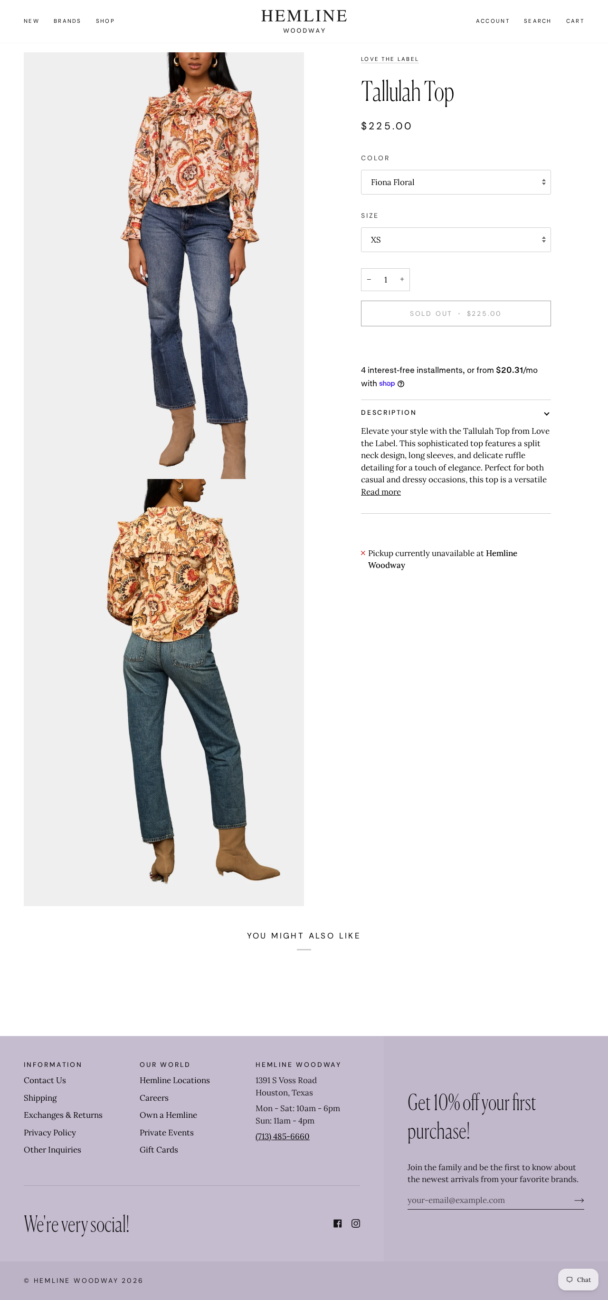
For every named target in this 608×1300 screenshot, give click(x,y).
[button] (68, 21)
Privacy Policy (50, 1132)
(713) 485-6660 (283, 1136)
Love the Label (390, 59)
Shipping (40, 1098)
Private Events (167, 1132)
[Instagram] (356, 1223)
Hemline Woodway (76, 1280)
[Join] (571, 1200)
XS (376, 240)
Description (389, 412)
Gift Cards (159, 1149)
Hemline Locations (175, 1080)
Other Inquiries (52, 1149)
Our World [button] (165, 1064)
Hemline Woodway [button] (299, 1064)
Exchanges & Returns (63, 1115)
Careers (154, 1098)
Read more (381, 492)
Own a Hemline (168, 1115)
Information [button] (53, 1064)
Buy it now (456, 346)
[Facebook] (337, 1223)
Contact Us (45, 1080)
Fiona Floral (393, 182)
